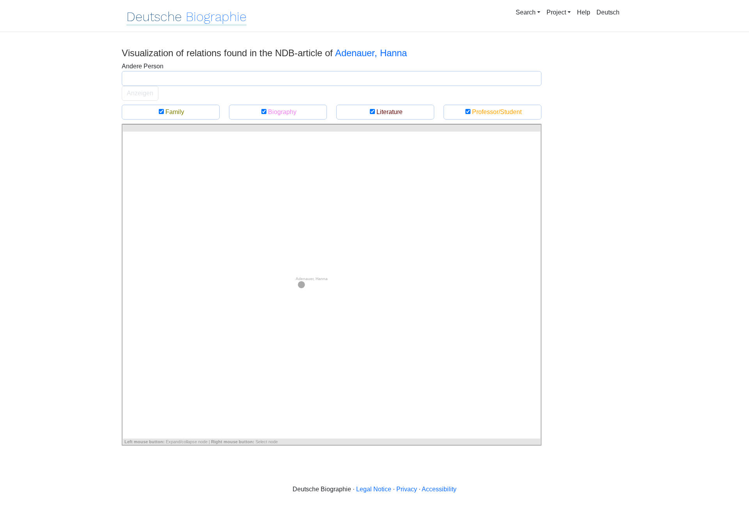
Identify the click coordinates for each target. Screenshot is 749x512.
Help (583, 12)
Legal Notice (373, 489)
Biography (281, 112)
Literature (389, 112)
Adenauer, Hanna (371, 53)
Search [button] (526, 12)
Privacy (406, 489)
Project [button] (556, 12)
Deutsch (607, 12)
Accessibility (439, 489)
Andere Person (142, 66)
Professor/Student (496, 112)
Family (174, 112)
